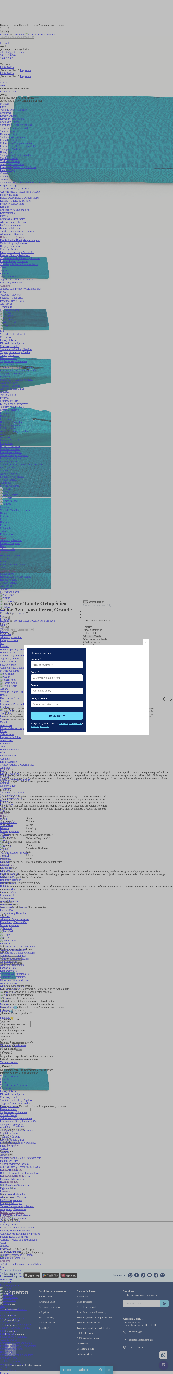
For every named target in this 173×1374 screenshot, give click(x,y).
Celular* (35, 685)
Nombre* (35, 659)
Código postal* (39, 698)
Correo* (35, 672)
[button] (146, 642)
